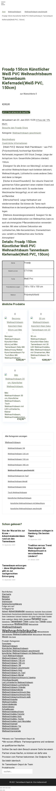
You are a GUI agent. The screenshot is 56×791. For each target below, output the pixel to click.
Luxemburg (9, 619)
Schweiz (44, 619)
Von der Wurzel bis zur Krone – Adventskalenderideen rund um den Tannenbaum (13, 536)
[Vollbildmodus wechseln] (4, 787)
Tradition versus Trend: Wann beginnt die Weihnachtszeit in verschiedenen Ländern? (40, 550)
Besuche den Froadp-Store (15, 128)
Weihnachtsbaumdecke (12, 689)
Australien (38, 611)
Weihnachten (21, 624)
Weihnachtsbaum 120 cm (18, 454)
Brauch (35, 614)
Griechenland (10, 616)
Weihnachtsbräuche (19, 631)
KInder (44, 616)
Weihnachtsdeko (7, 634)
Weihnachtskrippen (10, 728)
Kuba (3, 619)
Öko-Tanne (12, 637)
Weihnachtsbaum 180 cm (18, 465)
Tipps (25, 621)
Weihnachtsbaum (14, 12)
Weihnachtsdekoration (22, 634)
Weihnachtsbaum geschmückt (36, 12)
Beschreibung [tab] (8, 139)
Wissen (5, 637)
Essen (4, 616)
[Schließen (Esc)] (9, 787)
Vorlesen (49, 622)
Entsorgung (48, 614)
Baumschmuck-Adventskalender (22, 614)
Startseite (6, 594)
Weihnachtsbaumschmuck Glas (16, 692)
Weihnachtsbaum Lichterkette (15, 685)
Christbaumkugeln (10, 680)
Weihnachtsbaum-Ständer (14, 687)
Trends (42, 621)
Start (4, 12)
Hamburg (25, 616)
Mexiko (16, 619)
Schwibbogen (8, 709)
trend (37, 622)
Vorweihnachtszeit (8, 624)
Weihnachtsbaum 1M (16, 448)
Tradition (32, 622)
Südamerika (6, 622)
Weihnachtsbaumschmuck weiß (16, 697)
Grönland (18, 616)
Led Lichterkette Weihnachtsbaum (17, 682)
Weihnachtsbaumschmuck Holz (16, 694)
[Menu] (3, 3)
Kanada (38, 616)
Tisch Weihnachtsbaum (17, 492)
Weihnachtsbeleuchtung (13, 711)
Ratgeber (6, 599)
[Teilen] (6, 787)
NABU (21, 619)
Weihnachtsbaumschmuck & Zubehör (19, 677)
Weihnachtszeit (37, 634)
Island (33, 616)
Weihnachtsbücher (43, 632)
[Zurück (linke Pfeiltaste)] (1, 790)
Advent (5, 611)
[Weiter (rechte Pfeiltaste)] (4, 790)
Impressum (7, 601)
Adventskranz (29, 611)
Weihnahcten (47, 634)
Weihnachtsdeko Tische (13, 719)
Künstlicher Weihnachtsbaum (19, 498)
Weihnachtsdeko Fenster (13, 714)
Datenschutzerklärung (12, 604)
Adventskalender (17, 611)
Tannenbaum (16, 621)
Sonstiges (6, 643)
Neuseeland (27, 619)
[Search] (52, 3)
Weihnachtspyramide (11, 731)
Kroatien (49, 616)
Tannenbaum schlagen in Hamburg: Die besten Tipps (40, 533)
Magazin (6, 596)
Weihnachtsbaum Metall (17, 481)
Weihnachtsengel (9, 724)
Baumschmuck (7, 614)
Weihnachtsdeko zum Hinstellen (16, 721)
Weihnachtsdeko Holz (12, 716)
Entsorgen (41, 614)
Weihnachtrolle (33, 624)
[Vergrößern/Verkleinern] (1, 787)
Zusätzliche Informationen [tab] (14, 143)
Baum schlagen (47, 611)
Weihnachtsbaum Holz (17, 487)
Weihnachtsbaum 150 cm (18, 459)
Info (30, 616)
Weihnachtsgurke (10, 699)
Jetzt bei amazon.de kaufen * (16, 112)
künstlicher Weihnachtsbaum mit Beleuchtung (27, 503)
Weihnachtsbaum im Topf (18, 476)
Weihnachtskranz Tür (11, 726)
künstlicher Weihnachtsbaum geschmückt (26, 509)
